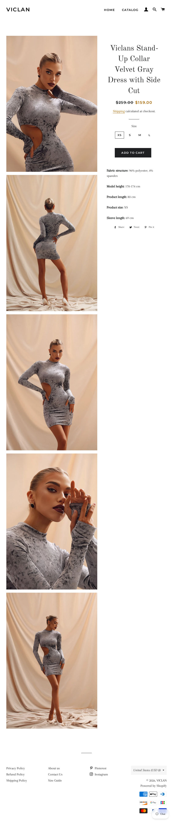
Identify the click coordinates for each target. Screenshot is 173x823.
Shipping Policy (16, 780)
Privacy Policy (15, 768)
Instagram (101, 774)
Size (134, 126)
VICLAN (18, 9)
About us (54, 768)
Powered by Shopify (154, 786)
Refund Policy (15, 774)
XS (120, 135)
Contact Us (55, 774)
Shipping (119, 111)
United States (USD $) (147, 770)
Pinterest (100, 768)
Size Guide (55, 780)
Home (109, 10)
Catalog (130, 10)
